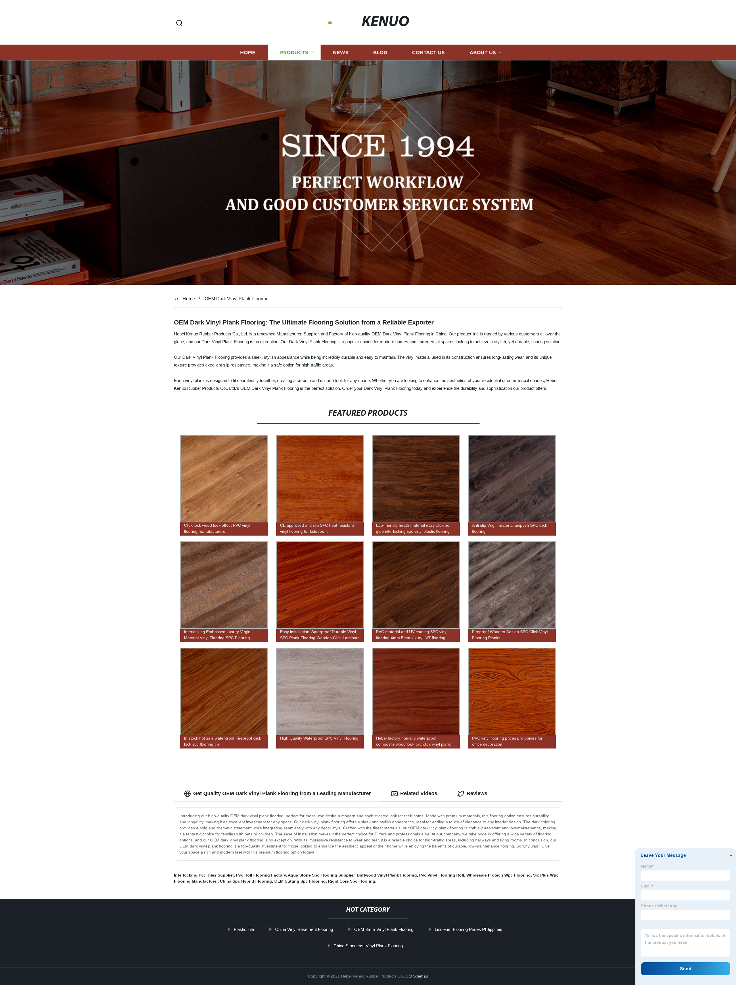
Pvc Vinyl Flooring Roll (441, 875)
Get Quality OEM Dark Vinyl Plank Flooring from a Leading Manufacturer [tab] (282, 793)
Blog (380, 52)
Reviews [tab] (477, 793)
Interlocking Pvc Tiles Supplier (204, 875)
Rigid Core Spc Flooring (351, 881)
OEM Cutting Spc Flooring (300, 881)
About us (482, 52)
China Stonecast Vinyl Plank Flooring (368, 945)
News (340, 52)
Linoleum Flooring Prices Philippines (468, 929)
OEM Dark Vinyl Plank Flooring (237, 298)
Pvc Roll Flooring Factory (261, 875)
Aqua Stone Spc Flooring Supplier (321, 875)
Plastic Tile (244, 929)
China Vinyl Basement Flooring (304, 929)
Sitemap (420, 976)
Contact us (428, 52)
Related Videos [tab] (418, 793)
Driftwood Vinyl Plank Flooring (387, 875)
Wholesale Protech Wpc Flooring (498, 875)
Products (294, 52)
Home (247, 52)
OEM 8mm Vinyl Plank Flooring (383, 929)
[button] (179, 23)
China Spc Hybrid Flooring (246, 881)
